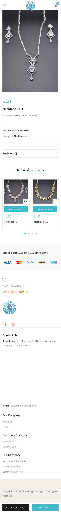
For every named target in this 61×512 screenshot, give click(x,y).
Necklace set (21, 136)
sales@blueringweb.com (23, 405)
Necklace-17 (11, 221)
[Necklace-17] (16, 191)
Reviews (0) (9, 153)
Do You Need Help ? (13, 286)
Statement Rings (11, 466)
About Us (7, 421)
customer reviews (25, 115)
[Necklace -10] (45, 191)
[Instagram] (13, 324)
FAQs (5, 426)
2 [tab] (29, 233)
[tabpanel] (16, 204)
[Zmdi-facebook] (5, 324)
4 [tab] (36, 233)
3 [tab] (32, 233)
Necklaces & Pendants (14, 461)
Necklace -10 (41, 221)
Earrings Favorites (12, 471)
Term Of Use (9, 446)
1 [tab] (25, 233)
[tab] (30, 153)
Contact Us (8, 441)
